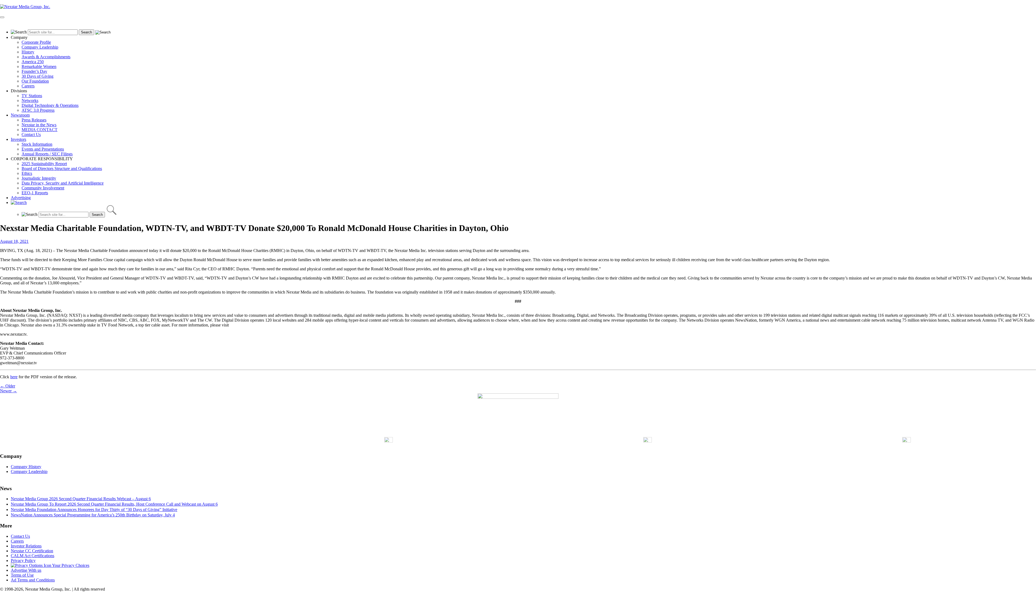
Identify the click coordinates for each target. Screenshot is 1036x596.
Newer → (8, 391)
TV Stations (32, 95)
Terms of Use (22, 575)
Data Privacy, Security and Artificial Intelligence (63, 183)
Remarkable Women (39, 66)
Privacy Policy (23, 560)
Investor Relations (26, 546)
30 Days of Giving (37, 76)
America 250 (33, 61)
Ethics (27, 173)
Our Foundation (35, 81)
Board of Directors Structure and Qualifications (62, 168)
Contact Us (31, 134)
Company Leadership (40, 47)
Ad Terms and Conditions (33, 580)
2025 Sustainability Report (44, 163)
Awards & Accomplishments (46, 57)
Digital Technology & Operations (50, 105)
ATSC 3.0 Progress (38, 110)
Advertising (21, 197)
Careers (28, 86)
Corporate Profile (36, 42)
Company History (26, 466)
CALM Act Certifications (32, 555)
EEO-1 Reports (35, 192)
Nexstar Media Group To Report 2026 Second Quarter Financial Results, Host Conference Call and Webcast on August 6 (114, 504)
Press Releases (34, 120)
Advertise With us (26, 570)
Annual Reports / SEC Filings (47, 154)
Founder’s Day (34, 71)
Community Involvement (43, 188)
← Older (7, 386)
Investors (18, 139)
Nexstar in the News (39, 124)
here (14, 376)
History (28, 52)
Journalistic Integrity (39, 178)
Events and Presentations (43, 149)
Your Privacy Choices (70, 565)
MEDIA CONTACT (39, 129)
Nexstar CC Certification (32, 551)
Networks (30, 100)
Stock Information (37, 144)
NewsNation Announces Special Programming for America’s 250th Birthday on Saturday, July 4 (93, 515)
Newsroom (20, 115)
